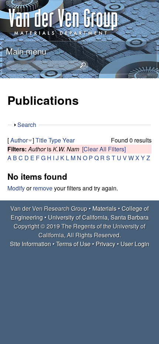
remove (43, 188)
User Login (135, 244)
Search (26, 124)
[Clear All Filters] (104, 149)
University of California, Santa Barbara (98, 217)
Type (54, 140)
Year (68, 140)
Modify (16, 188)
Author (19, 140)
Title (41, 140)
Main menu (26, 51)
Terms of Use (73, 244)
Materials (104, 208)
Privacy (105, 244)
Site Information (30, 244)
